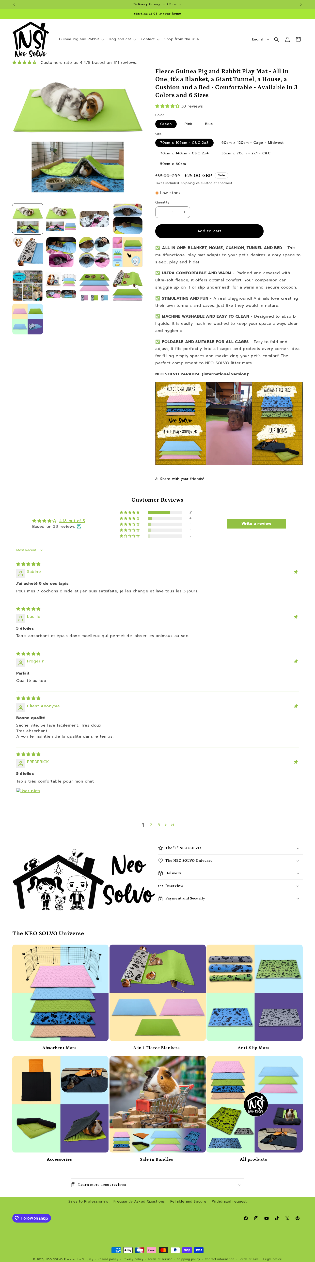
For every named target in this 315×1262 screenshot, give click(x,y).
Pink (188, 124)
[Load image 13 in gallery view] (27, 319)
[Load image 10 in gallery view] (61, 285)
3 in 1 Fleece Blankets (156, 1047)
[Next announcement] (301, 4)
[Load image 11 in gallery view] (94, 285)
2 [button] (151, 825)
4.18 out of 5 (72, 521)
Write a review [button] (256, 524)
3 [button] (159, 825)
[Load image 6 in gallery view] (61, 252)
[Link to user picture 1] (28, 800)
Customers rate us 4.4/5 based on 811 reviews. (89, 63)
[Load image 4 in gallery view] (127, 218)
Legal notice (272, 1259)
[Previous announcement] (14, 4)
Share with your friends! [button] (182, 478)
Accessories (59, 1159)
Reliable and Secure (188, 1201)
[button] (81, 39)
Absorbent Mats (59, 1047)
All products (253, 1159)
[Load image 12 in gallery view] (127, 285)
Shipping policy (188, 1259)
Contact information (220, 1259)
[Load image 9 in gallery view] (27, 285)
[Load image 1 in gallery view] (27, 218)
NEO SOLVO (54, 1259)
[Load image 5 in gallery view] (27, 252)
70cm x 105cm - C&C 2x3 (184, 142)
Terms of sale (249, 1259)
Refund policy (108, 1259)
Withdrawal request (229, 1201)
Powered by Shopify (78, 1259)
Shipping (188, 183)
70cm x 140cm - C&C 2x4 (184, 153)
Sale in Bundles (156, 1159)
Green (166, 124)
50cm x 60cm (173, 163)
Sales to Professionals (88, 1201)
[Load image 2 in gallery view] (61, 218)
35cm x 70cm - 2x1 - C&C (246, 153)
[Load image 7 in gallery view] (94, 252)
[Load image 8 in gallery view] (127, 252)
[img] (28, 564)
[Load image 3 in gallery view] (94, 218)
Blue (209, 124)
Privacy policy (133, 1259)
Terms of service (160, 1259)
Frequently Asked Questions (139, 1201)
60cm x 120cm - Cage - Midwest (252, 142)
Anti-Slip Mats (253, 1047)
